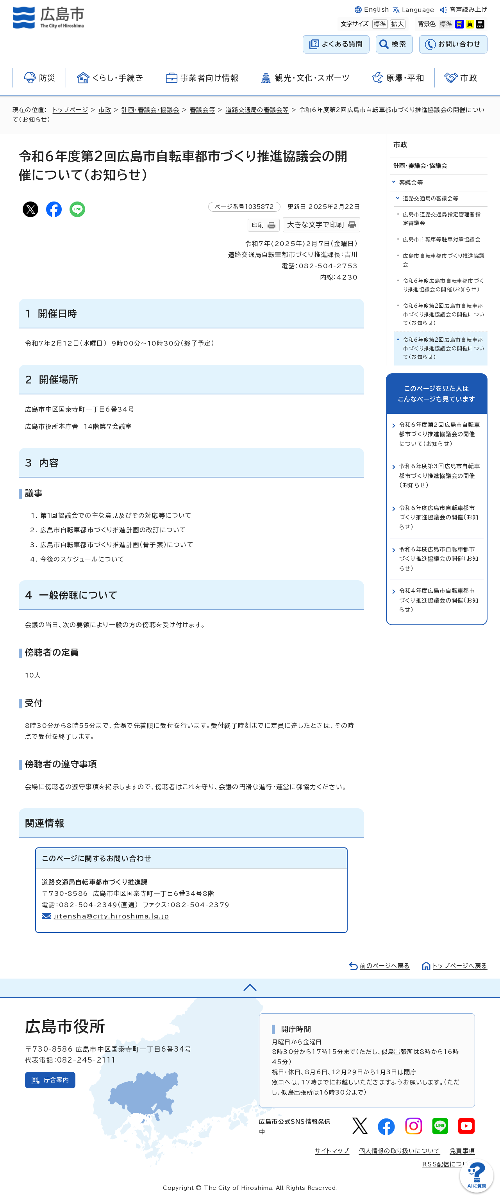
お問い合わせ (459, 44)
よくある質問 (342, 44)
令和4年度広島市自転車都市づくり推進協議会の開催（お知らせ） (439, 600)
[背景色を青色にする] (459, 24)
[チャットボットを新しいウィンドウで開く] (476, 1191)
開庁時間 (296, 1028)
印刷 (258, 225)
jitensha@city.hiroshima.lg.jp (111, 916)
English (376, 9)
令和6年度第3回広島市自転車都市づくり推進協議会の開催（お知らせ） (439, 475)
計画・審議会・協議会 (150, 110)
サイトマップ (332, 1151)
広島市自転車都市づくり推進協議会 (444, 260)
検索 (399, 44)
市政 (104, 110)
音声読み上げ (469, 9)
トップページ (70, 110)
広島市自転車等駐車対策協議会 (442, 239)
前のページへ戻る (385, 966)
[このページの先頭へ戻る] (250, 988)
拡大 (397, 24)
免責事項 (462, 1151)
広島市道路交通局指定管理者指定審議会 (442, 219)
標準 (379, 24)
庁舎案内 (56, 1080)
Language (418, 10)
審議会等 (202, 110)
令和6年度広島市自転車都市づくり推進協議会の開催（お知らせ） (443, 285)
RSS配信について (448, 1164)
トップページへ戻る (460, 966)
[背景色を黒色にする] (480, 24)
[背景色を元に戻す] (446, 24)
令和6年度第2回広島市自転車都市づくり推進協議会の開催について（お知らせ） (444, 314)
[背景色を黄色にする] (470, 24)
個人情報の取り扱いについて (400, 1151)
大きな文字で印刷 (315, 224)
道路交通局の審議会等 (257, 110)
